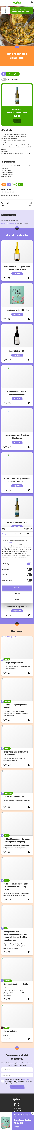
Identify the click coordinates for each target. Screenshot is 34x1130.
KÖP (17, 121)
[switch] (29, 569)
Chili (4, 184)
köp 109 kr (17, 526)
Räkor (14, 184)
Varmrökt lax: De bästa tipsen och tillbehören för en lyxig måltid (15, 887)
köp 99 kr (17, 399)
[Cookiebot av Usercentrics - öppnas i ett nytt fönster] (24, 529)
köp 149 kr (17, 486)
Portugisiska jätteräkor (13, 663)
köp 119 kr (17, 274)
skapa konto (13, 223)
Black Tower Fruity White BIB (17, 310)
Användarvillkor (17, 1108)
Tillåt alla (17, 588)
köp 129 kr (17, 355)
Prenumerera (17, 1087)
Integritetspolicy (17, 1111)
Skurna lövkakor (10, 1031)
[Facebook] (15, 1104)
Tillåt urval (17, 593)
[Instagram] (19, 1104)
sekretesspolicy (26, 1079)
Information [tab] (14, 534)
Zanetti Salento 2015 (17, 351)
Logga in (3, 223)
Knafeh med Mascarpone (13, 797)
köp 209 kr (17, 314)
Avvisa (17, 599)
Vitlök (20, 184)
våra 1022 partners (12, 543)
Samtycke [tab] (5, 534)
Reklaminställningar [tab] (26, 534)
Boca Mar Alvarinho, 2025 (20, 11)
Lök (9, 184)
